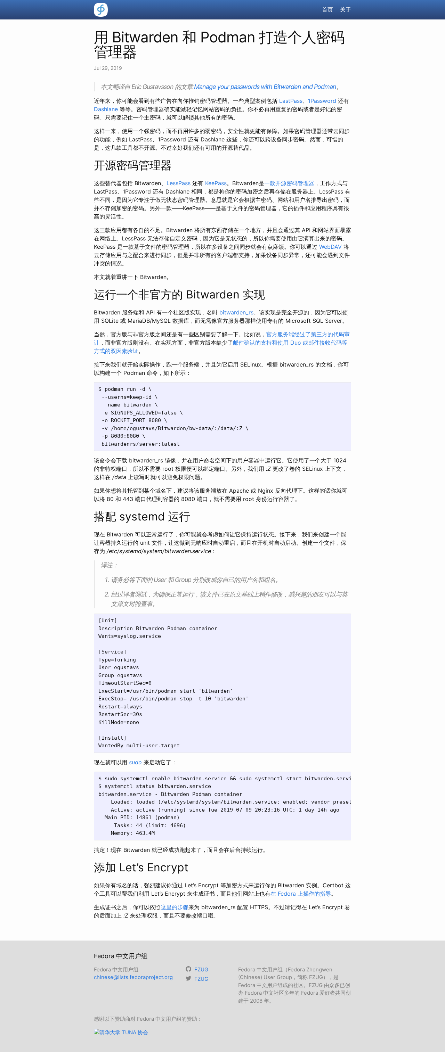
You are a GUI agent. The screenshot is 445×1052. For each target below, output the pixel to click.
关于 (345, 9)
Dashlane (106, 109)
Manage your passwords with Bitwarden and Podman (265, 86)
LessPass (179, 183)
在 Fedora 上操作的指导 (300, 893)
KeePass (216, 183)
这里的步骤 (174, 907)
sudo (135, 762)
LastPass (290, 100)
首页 (327, 9)
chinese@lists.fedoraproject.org (133, 977)
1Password (322, 100)
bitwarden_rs (236, 312)
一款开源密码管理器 (289, 183)
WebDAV (330, 246)
